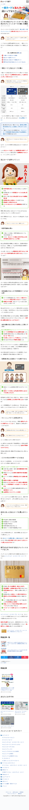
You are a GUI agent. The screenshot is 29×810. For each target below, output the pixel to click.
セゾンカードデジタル (8, 746)
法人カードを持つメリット (10, 57)
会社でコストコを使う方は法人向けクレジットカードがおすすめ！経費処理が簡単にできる (17, 643)
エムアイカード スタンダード (7, 726)
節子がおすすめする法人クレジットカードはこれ (14, 62)
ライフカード (5, 767)
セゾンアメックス (7, 749)
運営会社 (20, 793)
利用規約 (21, 792)
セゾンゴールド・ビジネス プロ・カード (14, 556)
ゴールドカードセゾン (8, 737)
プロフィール (8, 792)
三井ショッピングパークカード (11, 760)
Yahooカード (5, 774)
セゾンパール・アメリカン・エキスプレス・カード (21, 712)
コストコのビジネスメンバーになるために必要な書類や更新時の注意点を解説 (17, 650)
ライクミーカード (7, 740)
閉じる (19, 53)
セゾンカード (5, 735)
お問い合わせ (15, 792)
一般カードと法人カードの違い (11, 55)
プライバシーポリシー (11, 793)
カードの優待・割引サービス (9, 783)
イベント (4, 786)
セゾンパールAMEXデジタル (10, 756)
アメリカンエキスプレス (8, 763)
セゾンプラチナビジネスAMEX (11, 751)
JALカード (5, 781)
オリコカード (5, 779)
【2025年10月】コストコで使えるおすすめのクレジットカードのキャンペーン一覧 (7, 689)
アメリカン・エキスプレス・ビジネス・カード (15, 765)
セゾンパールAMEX (8, 753)
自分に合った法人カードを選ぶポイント (12, 59)
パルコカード (6, 758)
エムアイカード (6, 776)
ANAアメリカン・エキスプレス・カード (13, 772)
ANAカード (5, 769)
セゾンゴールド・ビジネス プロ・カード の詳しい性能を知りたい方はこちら (17, 631)
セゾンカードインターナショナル (7, 712)
